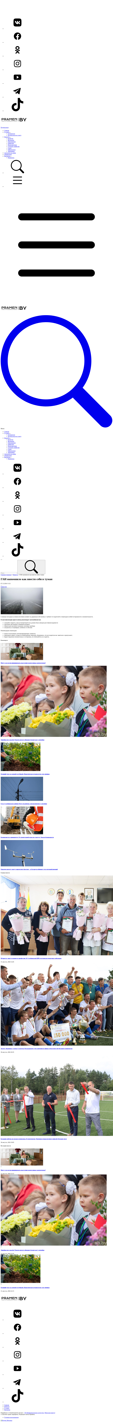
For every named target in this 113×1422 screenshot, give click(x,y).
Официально (12, 149)
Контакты (7, 156)
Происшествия (12, 145)
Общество (11, 143)
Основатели (11, 133)
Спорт (10, 148)
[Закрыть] (1, 559)
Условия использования (11, 1417)
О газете (6, 132)
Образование (12, 141)
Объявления (8, 154)
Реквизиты (11, 157)
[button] (17, 173)
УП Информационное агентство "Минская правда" (39, 1413)
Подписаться (4, 127)
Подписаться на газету (14, 135)
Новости (6, 137)
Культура (10, 138)
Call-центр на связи (10, 153)
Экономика (11, 151)
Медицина (11, 140)
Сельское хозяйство (14, 146)
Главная (6, 130)
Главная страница (6, 575)
